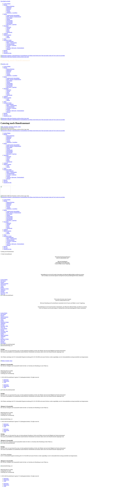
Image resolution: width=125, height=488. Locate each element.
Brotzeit (5, 5)
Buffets (5, 14)
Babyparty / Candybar (11, 24)
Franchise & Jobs (7, 53)
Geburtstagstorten (10, 44)
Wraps (7, 29)
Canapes (8, 11)
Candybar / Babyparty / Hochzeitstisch (15, 48)
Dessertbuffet (9, 23)
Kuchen (8, 46)
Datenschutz (6, 381)
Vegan (4, 38)
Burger (8, 31)
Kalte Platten (9, 18)
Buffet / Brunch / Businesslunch (13, 16)
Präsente (5, 50)
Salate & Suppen (7, 35)
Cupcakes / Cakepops (11, 45)
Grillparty (5, 33)
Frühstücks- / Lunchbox (11, 12)
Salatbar (8, 19)
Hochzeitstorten (10, 41)
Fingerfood (6, 25)
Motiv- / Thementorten (11, 42)
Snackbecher (9, 32)
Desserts (8, 49)
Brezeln (8, 10)
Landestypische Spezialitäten (13, 15)
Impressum (5, 379)
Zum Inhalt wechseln (5, 1)
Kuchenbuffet (9, 21)
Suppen (8, 37)
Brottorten (8, 8)
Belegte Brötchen (10, 6)
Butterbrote (9, 7)
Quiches (8, 28)
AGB (4, 382)
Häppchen (8, 27)
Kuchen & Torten (7, 40)
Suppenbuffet (9, 20)
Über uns (5, 51)
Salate (7, 36)
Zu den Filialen (6, 3)
